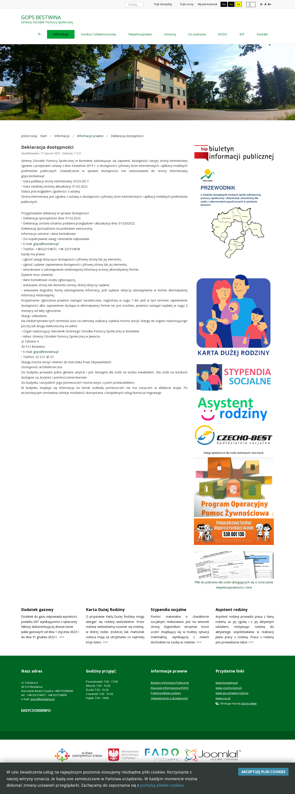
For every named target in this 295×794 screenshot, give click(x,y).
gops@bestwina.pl (46, 244)
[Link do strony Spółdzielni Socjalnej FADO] (161, 754)
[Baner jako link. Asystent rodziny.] (234, 408)
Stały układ (247, 4)
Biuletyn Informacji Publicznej (170, 683)
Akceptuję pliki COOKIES (263, 771)
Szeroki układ (252, 4)
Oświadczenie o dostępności (169, 698)
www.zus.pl (223, 698)
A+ (269, 4)
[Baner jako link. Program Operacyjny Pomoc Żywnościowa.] (234, 487)
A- (261, 4)
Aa (223, 4)
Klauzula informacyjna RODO (170, 688)
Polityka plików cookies (166, 693)
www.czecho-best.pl (229, 688)
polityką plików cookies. (162, 785)
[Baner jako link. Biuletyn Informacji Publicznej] (234, 153)
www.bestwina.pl (227, 683)
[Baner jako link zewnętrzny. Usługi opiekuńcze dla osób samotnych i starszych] (234, 435)
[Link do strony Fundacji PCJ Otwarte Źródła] (213, 754)
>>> (61, 637)
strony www (249, 703)
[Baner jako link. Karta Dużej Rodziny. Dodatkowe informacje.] (234, 316)
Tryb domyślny (162, 4)
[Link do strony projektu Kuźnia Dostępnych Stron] (78, 754)
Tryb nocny (186, 4)
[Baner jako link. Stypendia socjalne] (234, 377)
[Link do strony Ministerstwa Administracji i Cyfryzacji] (123, 754)
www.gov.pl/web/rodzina (232, 693)
